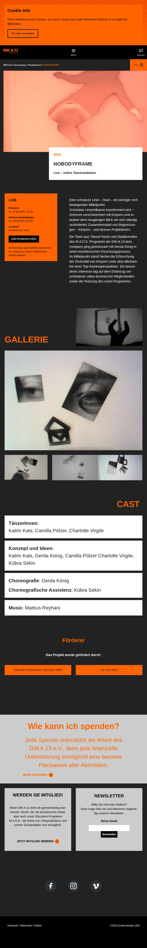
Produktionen (34, 65)
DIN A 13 (7, 65)
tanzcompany (19, 65)
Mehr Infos (14, 23)
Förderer (38, 925)
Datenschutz (26, 925)
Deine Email (109, 821)
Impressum (12, 925)
